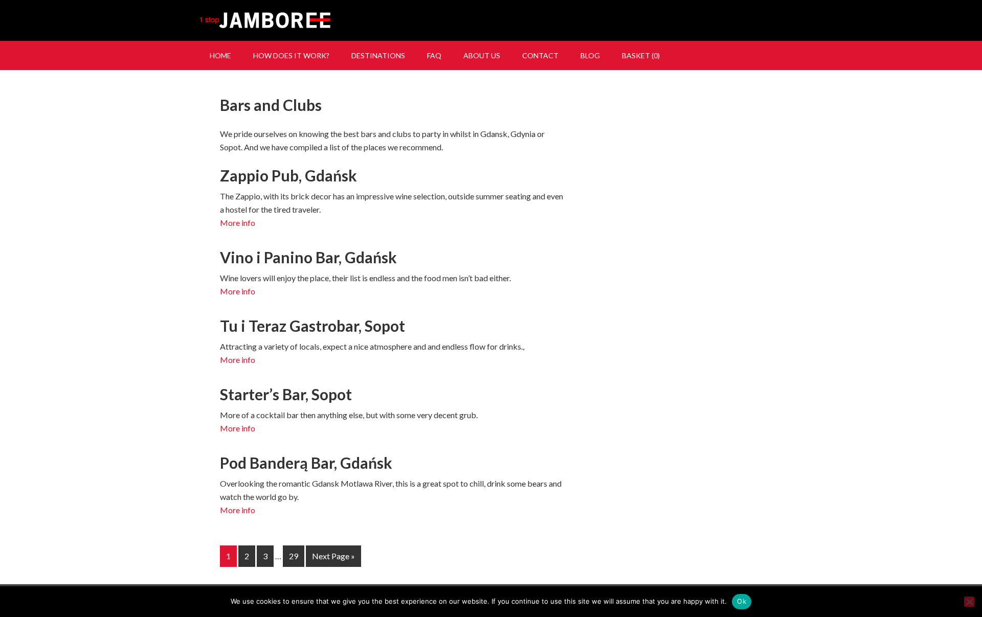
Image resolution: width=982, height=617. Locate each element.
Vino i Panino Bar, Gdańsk (308, 257)
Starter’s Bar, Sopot (286, 394)
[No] (969, 602)
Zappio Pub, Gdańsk (288, 175)
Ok (741, 601)
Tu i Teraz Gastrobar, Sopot (312, 325)
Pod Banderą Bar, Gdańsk (306, 462)
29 (293, 556)
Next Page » (333, 556)
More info (237, 222)
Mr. (491, 20)
